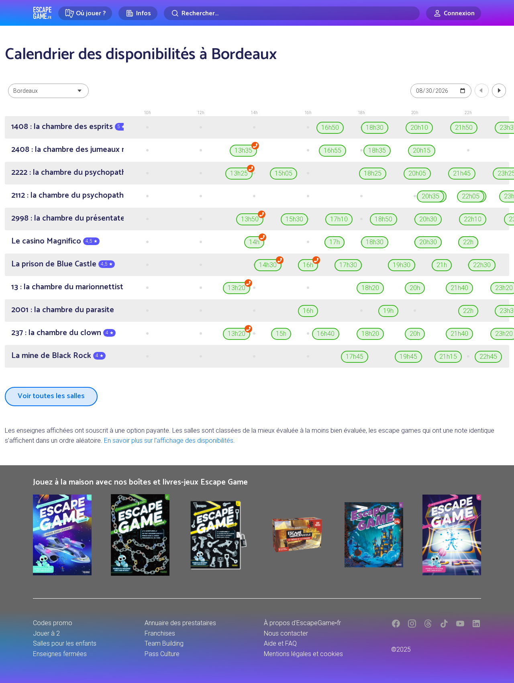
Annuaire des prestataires (180, 623)
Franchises (160, 633)
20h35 (430, 196)
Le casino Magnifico (46, 241)
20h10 (419, 127)
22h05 (470, 196)
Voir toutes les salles (51, 396)
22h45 (488, 356)
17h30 (348, 265)
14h (254, 242)
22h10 (472, 219)
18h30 (374, 127)
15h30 (294, 219)
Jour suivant (499, 91)
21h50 (464, 127)
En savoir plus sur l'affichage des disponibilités (168, 440)
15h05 (283, 173)
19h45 (408, 356)
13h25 (239, 173)
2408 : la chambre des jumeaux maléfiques (85, 149)
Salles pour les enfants (64, 643)
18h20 (370, 288)
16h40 (326, 333)
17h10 (339, 219)
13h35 (243, 150)
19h (388, 311)
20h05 (417, 173)
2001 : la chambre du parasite (62, 310)
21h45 (462, 173)
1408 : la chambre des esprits (62, 126)
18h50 (383, 219)
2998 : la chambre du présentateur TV (77, 218)
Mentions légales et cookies (303, 654)
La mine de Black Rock (51, 355)
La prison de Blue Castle (53, 264)
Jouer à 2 (46, 633)
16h (308, 265)
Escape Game (42, 12)
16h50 (330, 127)
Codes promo (52, 623)
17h (334, 242)
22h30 (482, 265)
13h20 (236, 288)
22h (468, 242)
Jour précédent (482, 91)
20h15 (421, 150)
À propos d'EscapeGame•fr (302, 623)
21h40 (459, 288)
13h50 (250, 219)
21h (441, 265)
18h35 (377, 150)
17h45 (354, 356)
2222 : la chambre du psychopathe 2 (74, 172)
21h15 (448, 356)
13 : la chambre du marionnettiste (69, 287)
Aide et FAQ (280, 643)
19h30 (401, 265)
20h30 (428, 219)
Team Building (164, 643)
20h (415, 288)
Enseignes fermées (60, 654)
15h (281, 333)
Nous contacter (286, 633)
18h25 (372, 173)
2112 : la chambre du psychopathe (69, 195)
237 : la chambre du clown (56, 332)
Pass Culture (162, 654)
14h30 (268, 265)
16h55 (332, 150)
